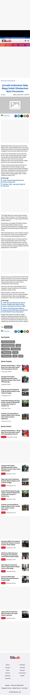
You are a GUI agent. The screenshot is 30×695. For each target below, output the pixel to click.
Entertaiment (22, 673)
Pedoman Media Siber (17, 685)
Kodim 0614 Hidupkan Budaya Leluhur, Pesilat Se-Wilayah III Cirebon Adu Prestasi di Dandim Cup (10, 403)
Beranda (3, 81)
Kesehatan (7, 675)
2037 (20, 356)
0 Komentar (6, 116)
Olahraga (22, 670)
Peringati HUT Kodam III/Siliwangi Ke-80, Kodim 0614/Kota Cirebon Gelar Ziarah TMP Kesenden (10, 379)
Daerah (3, 45)
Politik (15, 45)
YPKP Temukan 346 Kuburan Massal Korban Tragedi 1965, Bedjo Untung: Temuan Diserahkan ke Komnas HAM (13, 304)
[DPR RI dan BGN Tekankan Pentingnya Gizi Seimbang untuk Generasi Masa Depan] (25, 555)
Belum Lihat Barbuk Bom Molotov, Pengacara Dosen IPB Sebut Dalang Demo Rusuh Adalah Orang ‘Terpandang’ (15, 310)
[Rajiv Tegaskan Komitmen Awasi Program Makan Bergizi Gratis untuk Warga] (25, 567)
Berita (3, 473)
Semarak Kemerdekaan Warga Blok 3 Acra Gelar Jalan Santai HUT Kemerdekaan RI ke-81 (11, 367)
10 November (16, 349)
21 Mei (15, 352)
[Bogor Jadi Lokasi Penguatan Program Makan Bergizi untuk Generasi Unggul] (25, 392)
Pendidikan (22, 665)
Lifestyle (22, 675)
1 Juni (18, 345)
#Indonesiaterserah (8, 342)
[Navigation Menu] (28, 41)
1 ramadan (5, 349)
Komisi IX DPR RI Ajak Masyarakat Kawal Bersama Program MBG (10, 578)
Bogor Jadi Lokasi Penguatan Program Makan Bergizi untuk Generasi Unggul (10, 391)
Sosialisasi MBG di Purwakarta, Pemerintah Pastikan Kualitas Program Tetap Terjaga (10, 542)
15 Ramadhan (6, 352)
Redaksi (3, 95)
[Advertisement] (15, 15)
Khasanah (7, 678)
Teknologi (22, 667)
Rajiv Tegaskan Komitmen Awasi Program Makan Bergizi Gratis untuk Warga (10, 566)
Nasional (9, 45)
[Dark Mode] (25, 41)
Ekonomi (21, 45)
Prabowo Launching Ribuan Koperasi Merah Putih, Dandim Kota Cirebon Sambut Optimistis (10, 416)
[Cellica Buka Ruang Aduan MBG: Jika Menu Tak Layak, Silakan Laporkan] (25, 614)
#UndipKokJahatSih (8, 345)
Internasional (11, 81)
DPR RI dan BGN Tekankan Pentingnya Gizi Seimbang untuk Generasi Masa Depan (10, 554)
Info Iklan (24, 688)
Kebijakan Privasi (6, 688)
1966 (15, 356)
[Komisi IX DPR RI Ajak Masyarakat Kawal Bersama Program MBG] (25, 579)
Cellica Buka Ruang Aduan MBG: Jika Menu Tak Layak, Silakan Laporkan (9, 613)
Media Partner (16, 688)
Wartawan (8, 327)
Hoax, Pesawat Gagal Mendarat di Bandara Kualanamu (13, 181)
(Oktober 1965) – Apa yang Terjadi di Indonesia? (13, 185)
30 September (6, 356)
